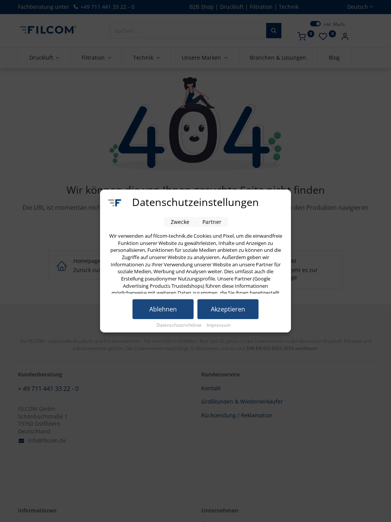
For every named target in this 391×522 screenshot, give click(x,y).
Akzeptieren (228, 309)
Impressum (219, 325)
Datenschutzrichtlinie (180, 325)
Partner (211, 221)
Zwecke (180, 221)
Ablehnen (163, 309)
